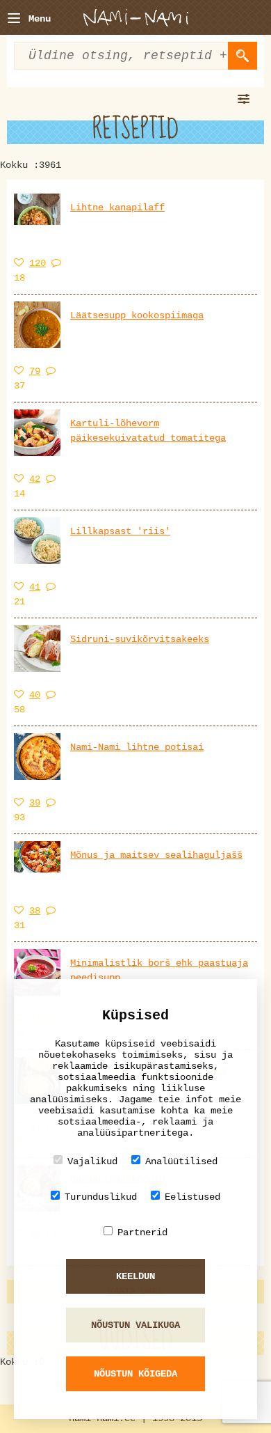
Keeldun (135, 1276)
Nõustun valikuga (135, 1325)
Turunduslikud (101, 1197)
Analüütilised (181, 1161)
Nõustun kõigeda (135, 1373)
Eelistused (192, 1197)
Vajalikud (92, 1161)
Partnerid (142, 1232)
